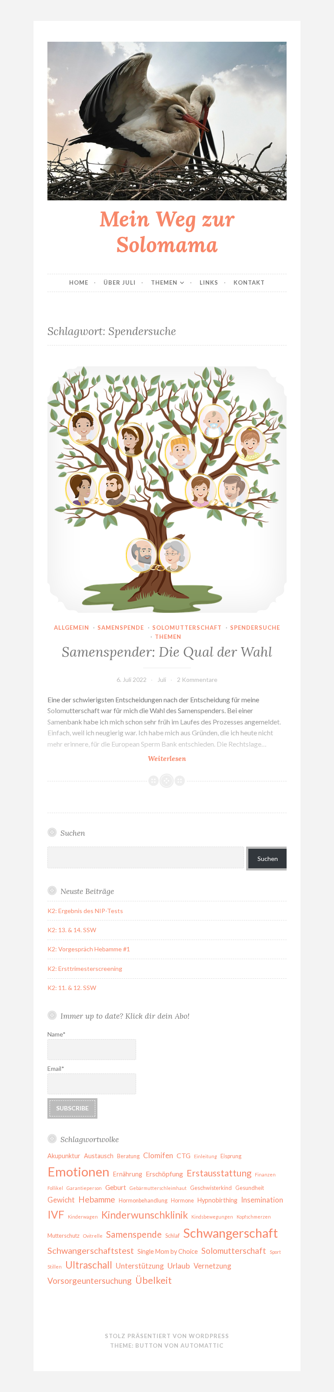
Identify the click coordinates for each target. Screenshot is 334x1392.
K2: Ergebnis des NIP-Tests (85, 910)
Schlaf (172, 1236)
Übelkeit (153, 1280)
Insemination (262, 1199)
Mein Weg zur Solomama (166, 231)
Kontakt (249, 282)
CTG (183, 1155)
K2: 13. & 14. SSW (71, 930)
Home (78, 282)
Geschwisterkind (211, 1188)
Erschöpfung (164, 1174)
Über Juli (120, 282)
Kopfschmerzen (254, 1216)
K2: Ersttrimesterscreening (84, 968)
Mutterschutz (63, 1236)
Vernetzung (212, 1265)
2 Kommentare (197, 679)
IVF (55, 1214)
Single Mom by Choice (167, 1251)
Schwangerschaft (230, 1232)
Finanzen (265, 1174)
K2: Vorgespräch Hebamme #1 (88, 949)
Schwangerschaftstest (90, 1250)
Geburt (115, 1187)
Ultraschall (88, 1265)
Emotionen (78, 1171)
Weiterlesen (191, 759)
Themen (164, 282)
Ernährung (127, 1174)
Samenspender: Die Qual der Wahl (167, 652)
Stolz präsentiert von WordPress (167, 1335)
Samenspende (120, 627)
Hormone (182, 1200)
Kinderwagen (83, 1216)
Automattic (202, 1345)
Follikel (55, 1188)
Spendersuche (255, 627)
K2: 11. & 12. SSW (71, 987)
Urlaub (178, 1265)
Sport (275, 1252)
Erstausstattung (219, 1173)
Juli (161, 679)
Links (209, 282)
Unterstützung (140, 1265)
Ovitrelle (93, 1236)
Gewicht (61, 1199)
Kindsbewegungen (212, 1216)
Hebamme (96, 1199)
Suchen (267, 858)
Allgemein (71, 627)
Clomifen (158, 1155)
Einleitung (205, 1156)
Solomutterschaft (187, 627)
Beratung (128, 1156)
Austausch (99, 1155)
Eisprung (230, 1156)
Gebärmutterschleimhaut (158, 1188)
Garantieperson (84, 1188)
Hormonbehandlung (143, 1200)
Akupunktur (63, 1155)
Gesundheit (249, 1188)
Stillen (54, 1266)
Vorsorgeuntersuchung (89, 1281)
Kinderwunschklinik (144, 1215)
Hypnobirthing (217, 1200)
